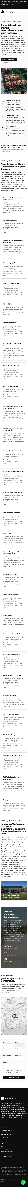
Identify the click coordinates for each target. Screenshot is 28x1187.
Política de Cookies (6, 1149)
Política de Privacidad (7, 1151)
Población (18, 1055)
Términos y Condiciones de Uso (10, 1154)
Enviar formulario (14, 1077)
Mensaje (6, 1062)
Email (5, 1049)
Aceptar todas (4, 7)
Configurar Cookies (6, 1156)
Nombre (5, 1042)
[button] (14, 1016)
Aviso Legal (4, 1146)
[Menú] (26, 12)
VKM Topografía (10, 12)
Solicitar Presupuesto (8, 59)
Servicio (17, 1042)
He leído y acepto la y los (13, 1072)
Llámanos (5, 62)
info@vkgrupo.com (6, 1137)
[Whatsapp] (23, 1182)
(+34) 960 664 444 (6, 1134)
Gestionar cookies (17, 7)
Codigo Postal (7, 1055)
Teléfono (17, 1049)
